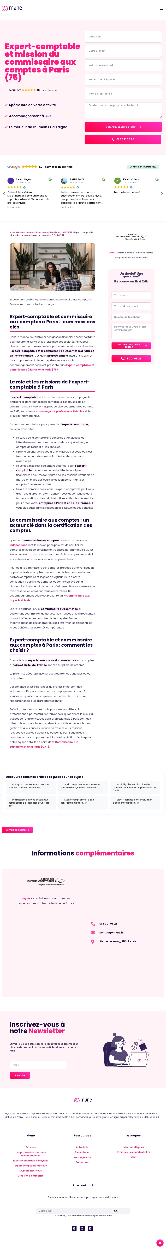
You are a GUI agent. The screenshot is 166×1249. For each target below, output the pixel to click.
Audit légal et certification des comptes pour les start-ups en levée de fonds (134, 787)
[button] (160, 8)
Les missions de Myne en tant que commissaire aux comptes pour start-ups (29, 802)
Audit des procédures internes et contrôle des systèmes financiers (80, 786)
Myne (12, 232)
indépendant (18, 545)
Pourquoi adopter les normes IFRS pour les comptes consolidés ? (28, 786)
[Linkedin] (90, 1228)
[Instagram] (82, 1228)
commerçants (45, 411)
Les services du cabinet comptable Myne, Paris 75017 (44, 232)
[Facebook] (74, 1228)
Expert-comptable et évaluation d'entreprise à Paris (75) (132, 801)
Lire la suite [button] (13, 207)
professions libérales (70, 411)
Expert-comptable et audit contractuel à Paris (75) (77, 801)
